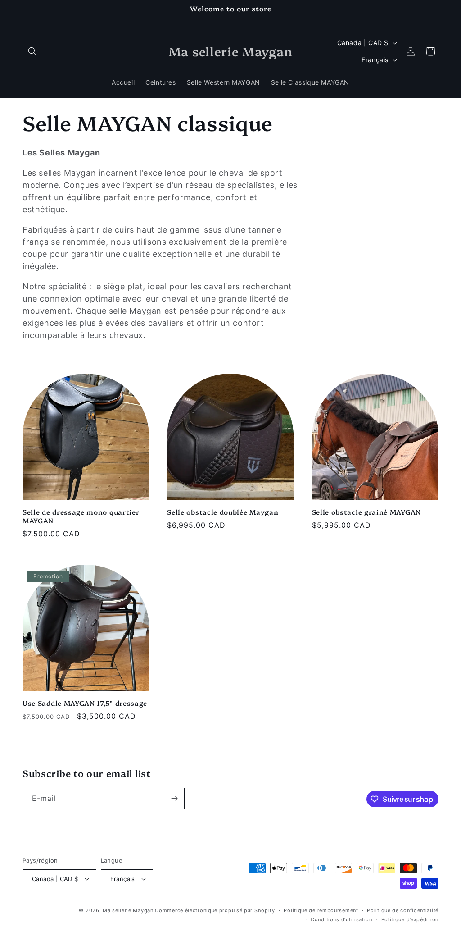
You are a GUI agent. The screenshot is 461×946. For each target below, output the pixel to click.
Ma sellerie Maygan (128, 910)
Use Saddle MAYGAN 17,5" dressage (85, 703)
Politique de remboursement (321, 910)
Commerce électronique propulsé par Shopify (215, 910)
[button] (32, 51)
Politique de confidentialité (402, 910)
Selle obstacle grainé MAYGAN (366, 512)
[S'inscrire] (174, 798)
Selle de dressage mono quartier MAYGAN (81, 516)
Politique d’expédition (409, 919)
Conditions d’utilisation (341, 919)
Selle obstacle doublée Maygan (222, 512)
